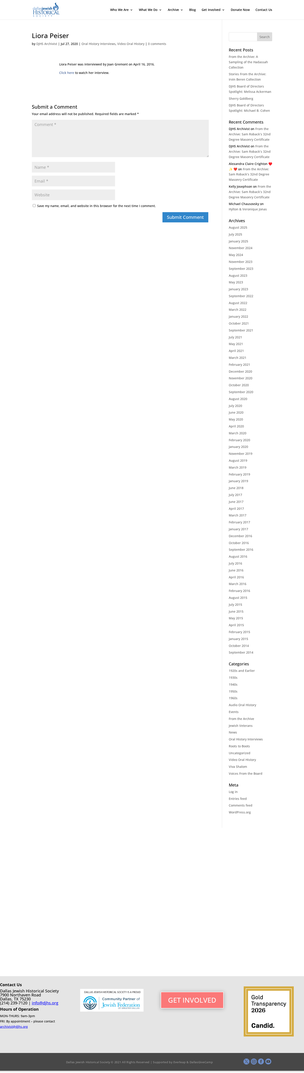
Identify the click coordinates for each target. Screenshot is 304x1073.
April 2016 (236, 577)
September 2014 (241, 652)
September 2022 (241, 296)
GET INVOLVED (192, 1000)
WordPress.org (240, 812)
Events (234, 712)
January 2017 (238, 529)
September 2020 (241, 392)
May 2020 (236, 419)
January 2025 (238, 241)
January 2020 (238, 447)
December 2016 (240, 536)
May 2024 (236, 255)
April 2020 (236, 426)
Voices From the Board (245, 773)
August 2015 (238, 597)
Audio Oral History (242, 705)
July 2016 (235, 563)
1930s (233, 677)
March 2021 (237, 358)
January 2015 (238, 639)
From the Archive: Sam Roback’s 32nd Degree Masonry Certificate (250, 134)
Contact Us (263, 10)
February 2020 (239, 440)
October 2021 (239, 323)
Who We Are (119, 10)
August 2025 (238, 227)
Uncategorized (239, 753)
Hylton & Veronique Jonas (248, 209)
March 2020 (237, 433)
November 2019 (240, 453)
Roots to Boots (239, 746)
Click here (66, 73)
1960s (233, 698)
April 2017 (236, 508)
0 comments (157, 44)
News (233, 732)
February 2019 (239, 474)
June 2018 (236, 488)
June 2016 (236, 570)
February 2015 (239, 632)
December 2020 (240, 371)
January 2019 (238, 481)
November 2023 (240, 262)
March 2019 (237, 467)
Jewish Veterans (241, 725)
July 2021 (235, 337)
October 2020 (239, 385)
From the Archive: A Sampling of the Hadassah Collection (248, 62)
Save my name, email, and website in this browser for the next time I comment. (96, 206)
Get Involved (211, 10)
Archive (173, 10)
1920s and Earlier (242, 671)
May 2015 (236, 618)
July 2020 (235, 406)
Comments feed (240, 805)
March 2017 (237, 515)
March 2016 (237, 584)
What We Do (148, 10)
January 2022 (238, 316)
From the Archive (241, 719)
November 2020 (240, 378)
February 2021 (239, 364)
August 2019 (238, 460)
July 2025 (235, 234)
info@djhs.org (45, 1003)
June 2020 (236, 412)
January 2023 (238, 289)
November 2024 (240, 248)
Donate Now (240, 10)
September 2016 (241, 549)
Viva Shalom (238, 766)
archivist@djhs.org (14, 1026)
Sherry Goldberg (241, 98)
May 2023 (236, 282)
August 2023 (238, 275)
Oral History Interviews (98, 44)
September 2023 (241, 268)
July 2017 (235, 495)
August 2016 (238, 556)
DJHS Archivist (46, 44)
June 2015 (236, 611)
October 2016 (239, 543)
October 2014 (239, 646)
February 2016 (239, 591)
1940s (233, 684)
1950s (233, 691)
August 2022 (238, 303)
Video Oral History (130, 44)
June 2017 (236, 502)
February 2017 (239, 522)
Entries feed (238, 799)
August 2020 (238, 399)
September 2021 (241, 330)
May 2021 (236, 344)
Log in (233, 792)
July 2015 (235, 604)
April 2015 (236, 625)
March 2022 (237, 309)
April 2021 (236, 351)
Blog (192, 10)
